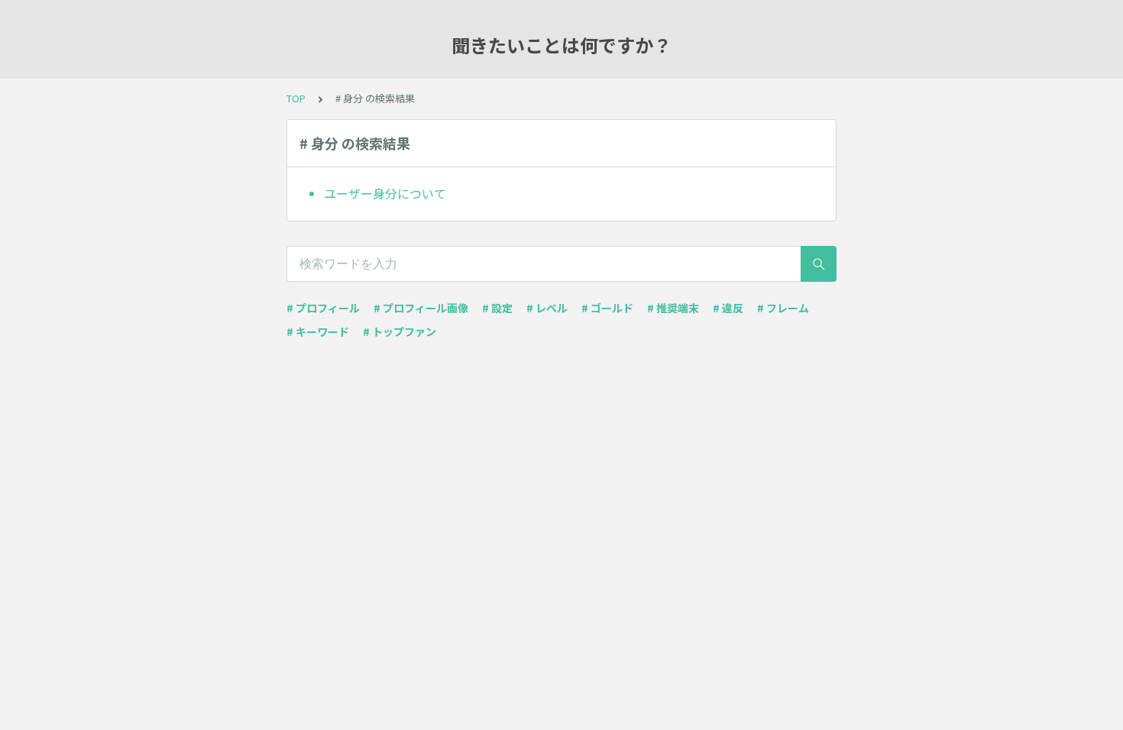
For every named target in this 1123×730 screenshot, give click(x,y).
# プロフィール (323, 307)
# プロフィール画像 (421, 307)
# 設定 (497, 307)
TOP (296, 98)
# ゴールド (607, 307)
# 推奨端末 (673, 307)
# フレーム (783, 307)
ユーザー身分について (385, 193)
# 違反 (728, 307)
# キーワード (317, 331)
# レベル (547, 307)
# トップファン (399, 331)
